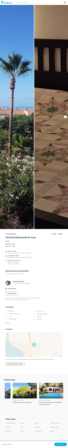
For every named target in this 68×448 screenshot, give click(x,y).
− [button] (7, 337)
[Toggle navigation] (65, 2)
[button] (65, 117)
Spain (36, 423)
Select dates (60, 444)
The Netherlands (10, 423)
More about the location (15, 364)
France (22, 431)
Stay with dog (54, 427)
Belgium (7, 427)
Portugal (37, 427)
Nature (52, 431)
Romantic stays (54, 423)
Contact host (11, 293)
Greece (22, 423)
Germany (8, 431)
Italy (21, 427)
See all (7, 323)
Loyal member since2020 (21, 283)
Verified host (12, 289)
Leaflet (60, 356)
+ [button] (7, 334)
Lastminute (38, 431)
